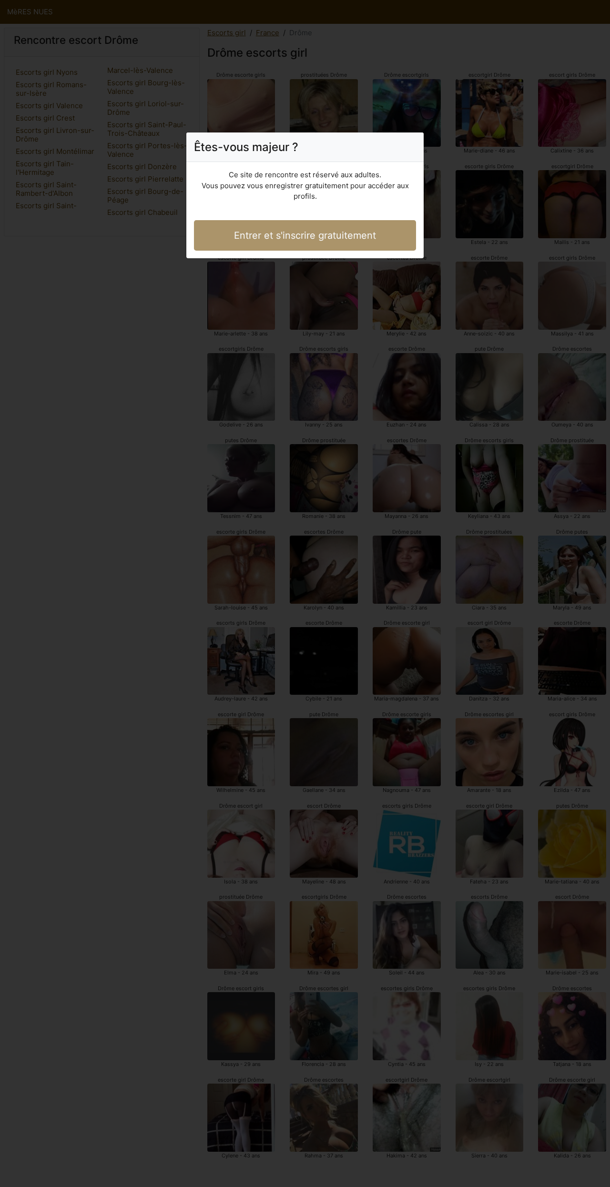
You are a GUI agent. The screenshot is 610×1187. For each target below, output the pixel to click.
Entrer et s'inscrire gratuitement (305, 235)
